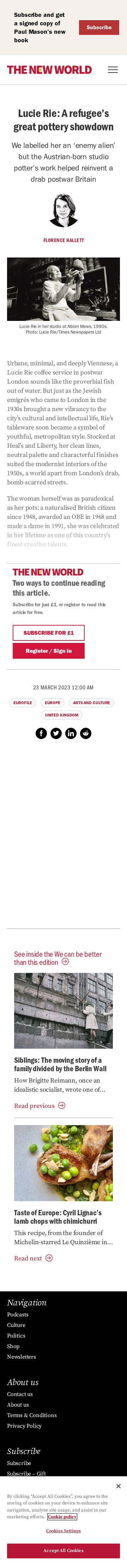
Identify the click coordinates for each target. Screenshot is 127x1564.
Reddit (85, 733)
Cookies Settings (63, 1531)
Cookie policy (62, 1517)
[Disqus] (63, 838)
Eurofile (22, 702)
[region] (63, 1520)
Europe (52, 702)
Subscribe (99, 27)
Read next (28, 1258)
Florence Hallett (63, 240)
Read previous (34, 1106)
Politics (16, 1335)
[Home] (49, 70)
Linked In (71, 733)
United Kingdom (62, 715)
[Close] (118, 1486)
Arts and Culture (91, 702)
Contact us (20, 1394)
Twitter (56, 733)
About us (18, 1404)
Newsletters (21, 1356)
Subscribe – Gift (26, 1473)
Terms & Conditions (31, 1415)
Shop (13, 1346)
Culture (16, 1325)
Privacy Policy (24, 1425)
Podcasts (17, 1314)
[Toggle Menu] (113, 70)
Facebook (41, 733)
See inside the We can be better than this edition (58, 958)
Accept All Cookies (63, 1550)
